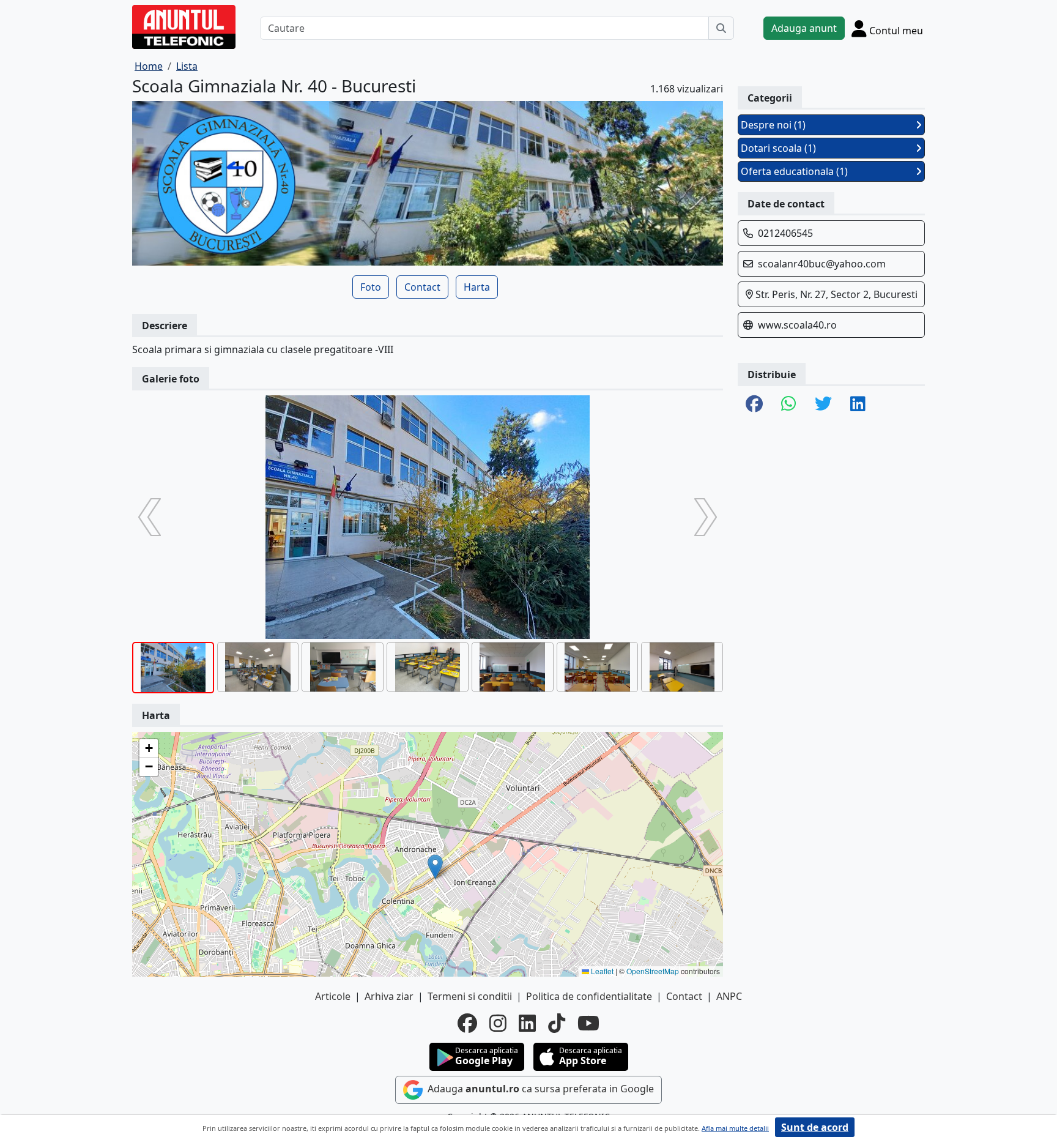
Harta (477, 287)
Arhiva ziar (389, 996)
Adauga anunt (804, 28)
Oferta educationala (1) (794, 171)
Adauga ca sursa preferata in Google (539, 1089)
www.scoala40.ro (797, 325)
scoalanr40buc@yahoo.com (822, 263)
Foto (370, 287)
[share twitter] (823, 404)
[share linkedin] (857, 404)
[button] (435, 866)
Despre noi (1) (773, 125)
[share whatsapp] (788, 404)
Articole (332, 996)
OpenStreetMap (652, 971)
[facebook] (467, 1023)
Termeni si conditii (470, 996)
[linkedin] (527, 1023)
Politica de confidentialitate (589, 996)
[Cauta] (721, 28)
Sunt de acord (814, 1127)
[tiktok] (556, 1023)
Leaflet (601, 971)
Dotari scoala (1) (778, 148)
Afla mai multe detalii (735, 1128)
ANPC (729, 996)
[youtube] (588, 1023)
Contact (422, 287)
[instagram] (497, 1023)
